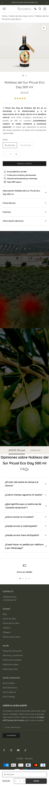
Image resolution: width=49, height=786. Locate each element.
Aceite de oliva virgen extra (21, 16)
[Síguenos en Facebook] (4, 750)
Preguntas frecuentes (12, 651)
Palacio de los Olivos (11, 637)
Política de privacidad (12, 660)
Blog (5, 614)
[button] (20, 98)
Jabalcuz (6, 627)
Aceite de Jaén (9, 618)
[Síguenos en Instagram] (11, 750)
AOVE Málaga (9, 696)
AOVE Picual (17, 450)
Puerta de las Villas (11, 623)
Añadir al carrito (24, 164)
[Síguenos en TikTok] (25, 750)
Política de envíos (10, 669)
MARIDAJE (35, 450)
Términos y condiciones (13, 655)
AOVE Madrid (8, 683)
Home (4, 16)
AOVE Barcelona (10, 687)
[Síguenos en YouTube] (18, 750)
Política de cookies (11, 664)
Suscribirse (11, 735)
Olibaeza (6, 632)
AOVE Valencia (9, 692)
